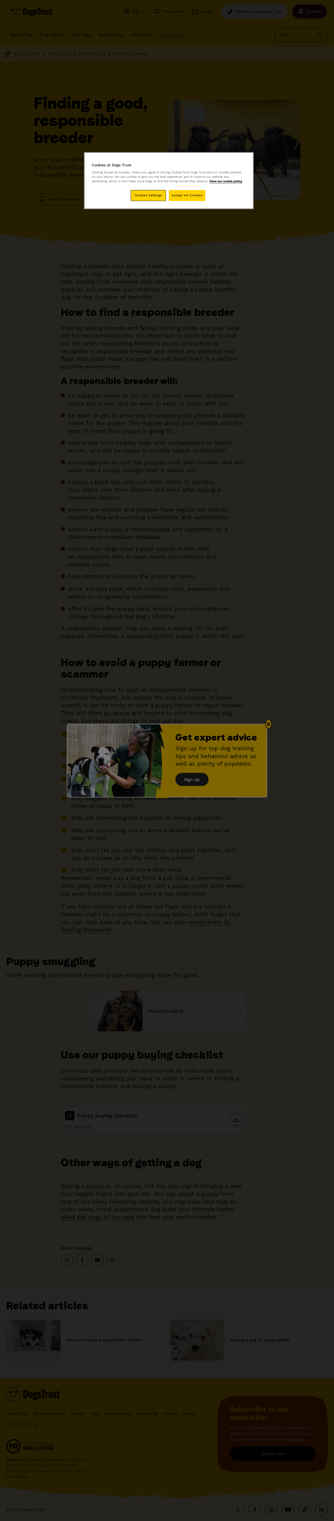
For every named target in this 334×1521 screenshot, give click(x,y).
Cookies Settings (148, 195)
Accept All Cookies (187, 195)
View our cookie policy (225, 181)
